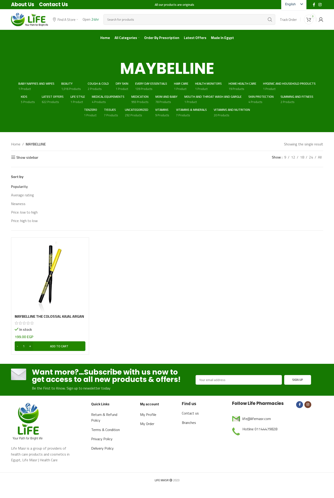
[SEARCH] (270, 19)
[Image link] (28, 420)
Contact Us (53, 4)
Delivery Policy (102, 448)
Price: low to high (24, 212)
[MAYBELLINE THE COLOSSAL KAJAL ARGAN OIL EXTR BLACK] (50, 276)
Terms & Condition (105, 429)
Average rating (22, 195)
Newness (18, 203)
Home (15, 144)
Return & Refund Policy (104, 417)
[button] (50, 346)
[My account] (321, 19)
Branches (189, 422)
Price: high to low (24, 220)
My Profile (148, 414)
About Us (22, 4)
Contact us (190, 413)
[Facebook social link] (314, 4)
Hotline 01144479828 (259, 429)
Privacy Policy (101, 438)
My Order (147, 423)
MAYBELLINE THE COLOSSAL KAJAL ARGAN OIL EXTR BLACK (49, 319)
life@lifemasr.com (256, 418)
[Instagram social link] (320, 4)
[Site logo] (29, 19)
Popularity (19, 186)
